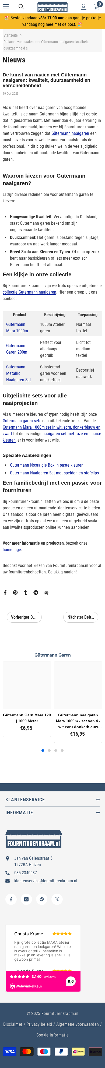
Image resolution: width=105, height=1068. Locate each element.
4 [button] (62, 750)
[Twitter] (57, 899)
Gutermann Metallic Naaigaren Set (18, 373)
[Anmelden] (84, 7)
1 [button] (42, 750)
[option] (26, 699)
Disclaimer (12, 1024)
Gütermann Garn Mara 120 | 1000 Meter (27, 718)
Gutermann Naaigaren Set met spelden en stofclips (54, 472)
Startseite (11, 35)
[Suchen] (21, 6)
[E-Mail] (46, 592)
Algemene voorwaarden (77, 1024)
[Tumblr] (25, 592)
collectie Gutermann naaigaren (29, 292)
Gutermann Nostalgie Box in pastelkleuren (46, 465)
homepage (12, 549)
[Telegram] (35, 592)
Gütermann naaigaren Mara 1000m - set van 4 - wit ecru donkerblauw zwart (78, 721)
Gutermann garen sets (22, 420)
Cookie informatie (52, 1035)
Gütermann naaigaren (70, 133)
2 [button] (49, 750)
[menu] (6, 6)
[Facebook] (5, 592)
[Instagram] (26, 899)
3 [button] (55, 750)
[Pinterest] (15, 592)
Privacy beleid (39, 1024)
